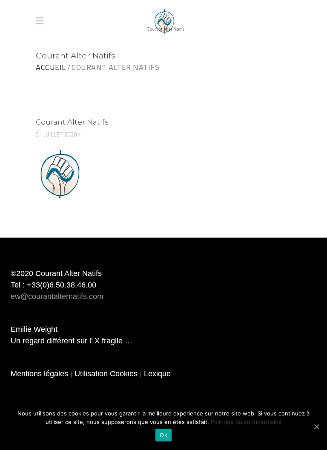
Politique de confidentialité (246, 421)
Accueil (51, 67)
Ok (163, 435)
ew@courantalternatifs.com (57, 296)
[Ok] (316, 426)
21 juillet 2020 (56, 134)
